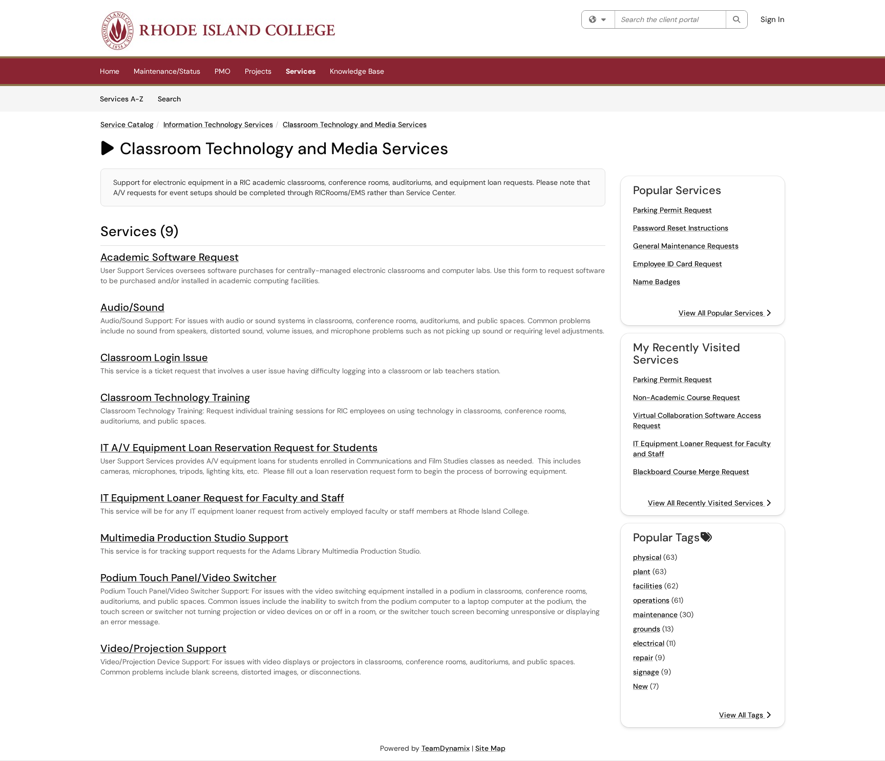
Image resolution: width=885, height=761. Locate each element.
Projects (258, 71)
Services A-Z (121, 98)
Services (300, 71)
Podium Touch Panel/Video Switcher (188, 577)
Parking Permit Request (672, 210)
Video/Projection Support (163, 648)
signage (646, 672)
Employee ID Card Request (677, 263)
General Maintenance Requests (686, 245)
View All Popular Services (722, 313)
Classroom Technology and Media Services (355, 124)
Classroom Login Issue (154, 357)
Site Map (490, 748)
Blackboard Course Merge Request (691, 471)
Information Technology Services (218, 124)
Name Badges (656, 281)
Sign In (773, 19)
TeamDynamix (446, 748)
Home (109, 71)
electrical (648, 643)
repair (643, 657)
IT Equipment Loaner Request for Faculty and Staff (222, 497)
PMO (222, 71)
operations (651, 600)
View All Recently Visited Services (706, 503)
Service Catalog (127, 124)
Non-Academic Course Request (686, 397)
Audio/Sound (132, 307)
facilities (647, 585)
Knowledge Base (357, 71)
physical (647, 557)
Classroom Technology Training (175, 397)
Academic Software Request (169, 257)
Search (173, 98)
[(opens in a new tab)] (217, 30)
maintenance (655, 614)
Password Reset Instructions (680, 227)
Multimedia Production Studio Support (194, 537)
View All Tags (742, 715)
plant (641, 571)
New (640, 686)
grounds (646, 628)
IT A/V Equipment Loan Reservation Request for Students (238, 447)
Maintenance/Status (167, 71)
